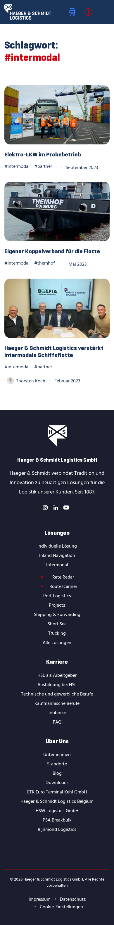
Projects (57, 605)
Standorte (57, 764)
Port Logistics (57, 596)
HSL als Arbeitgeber (57, 675)
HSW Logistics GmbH (57, 811)
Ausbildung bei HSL (57, 685)
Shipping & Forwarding (57, 615)
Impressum (40, 899)
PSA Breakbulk (57, 820)
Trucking (57, 633)
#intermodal (17, 166)
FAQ (57, 722)
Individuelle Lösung (57, 546)
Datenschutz (73, 899)
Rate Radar (63, 577)
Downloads (57, 783)
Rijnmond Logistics (57, 829)
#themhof (44, 263)
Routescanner (63, 587)
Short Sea (57, 624)
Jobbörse (57, 713)
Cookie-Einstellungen (61, 907)
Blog (57, 773)
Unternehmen (57, 755)
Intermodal (57, 565)
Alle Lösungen (57, 643)
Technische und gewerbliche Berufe (57, 694)
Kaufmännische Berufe (57, 703)
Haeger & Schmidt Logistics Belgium (57, 801)
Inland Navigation (57, 556)
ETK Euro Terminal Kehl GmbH (57, 792)
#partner (43, 166)
